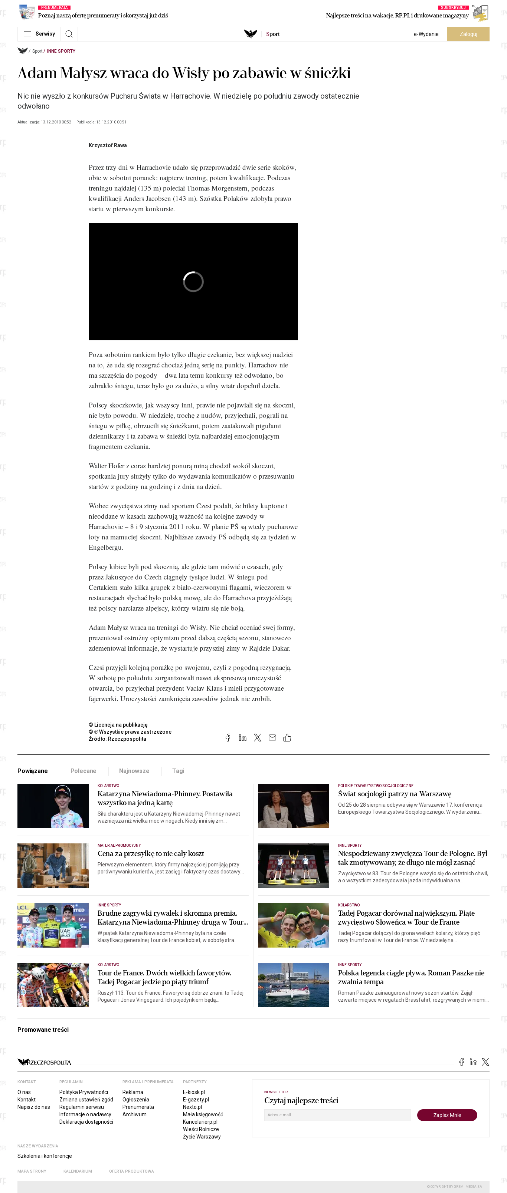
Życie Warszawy (202, 1137)
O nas (24, 1092)
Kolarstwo (108, 786)
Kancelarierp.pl (200, 1122)
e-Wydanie (426, 34)
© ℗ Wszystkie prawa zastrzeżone (130, 732)
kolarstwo (108, 965)
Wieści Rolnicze (201, 1129)
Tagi (178, 770)
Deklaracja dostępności (86, 1122)
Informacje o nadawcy (85, 1114)
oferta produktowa (131, 1171)
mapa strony (31, 1171)
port (273, 34)
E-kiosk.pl (194, 1092)
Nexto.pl (192, 1107)
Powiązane (32, 770)
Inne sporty (61, 51)
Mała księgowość (203, 1114)
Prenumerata (138, 1107)
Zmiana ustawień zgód (86, 1100)
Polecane (84, 770)
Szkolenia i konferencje (44, 1156)
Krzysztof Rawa (108, 145)
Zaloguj (468, 34)
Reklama (132, 1092)
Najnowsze (134, 770)
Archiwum (134, 1114)
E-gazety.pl (196, 1100)
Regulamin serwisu (81, 1107)
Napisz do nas (33, 1107)
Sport (37, 51)
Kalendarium (77, 1171)
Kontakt (26, 1100)
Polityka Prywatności (83, 1092)
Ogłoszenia (135, 1100)
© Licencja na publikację (118, 725)
